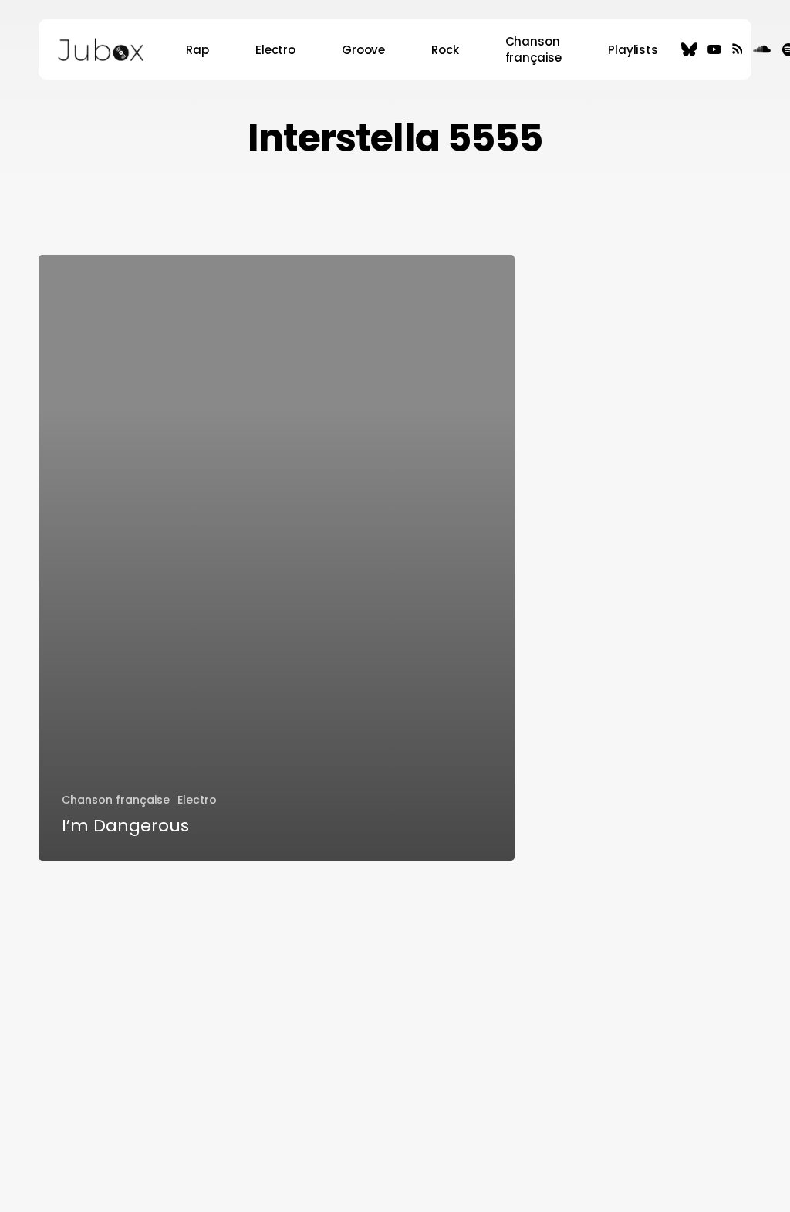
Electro (197, 800)
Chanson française (116, 800)
